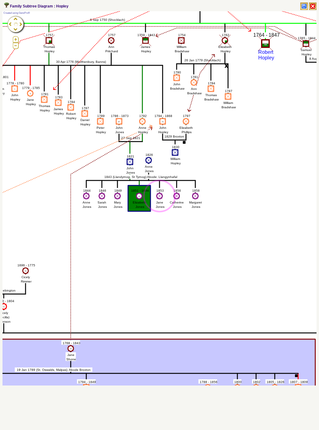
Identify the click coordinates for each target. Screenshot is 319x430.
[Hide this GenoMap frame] (313, 6)
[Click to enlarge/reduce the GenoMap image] (304, 6)
